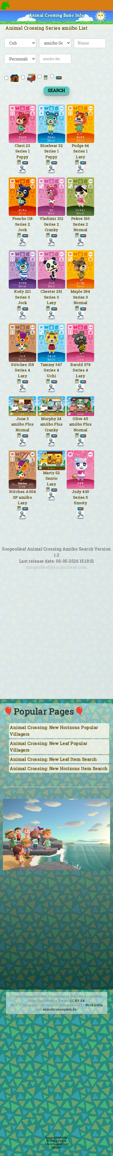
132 (60, 218)
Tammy (47, 364)
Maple (77, 291)
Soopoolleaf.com (56, 1137)
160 (87, 218)
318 (31, 364)
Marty (48, 472)
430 (85, 491)
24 (59, 418)
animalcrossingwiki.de (59, 1009)
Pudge (78, 145)
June (21, 418)
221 (28, 291)
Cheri (20, 145)
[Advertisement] (56, 641)
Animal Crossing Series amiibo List (47, 28)
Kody (19, 291)
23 (28, 145)
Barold (76, 364)
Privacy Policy (57, 1140)
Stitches (19, 364)
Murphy (48, 418)
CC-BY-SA (77, 1001)
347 (58, 364)
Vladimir (48, 218)
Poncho (19, 218)
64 (87, 145)
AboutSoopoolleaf (56, 1144)
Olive (78, 418)
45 (85, 418)
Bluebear (48, 145)
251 (59, 291)
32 (60, 145)
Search (56, 90)
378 (87, 364)
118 (30, 218)
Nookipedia (94, 1005)
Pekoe (77, 218)
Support (56, 1147)
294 (86, 291)
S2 (57, 472)
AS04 (31, 491)
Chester (48, 291)
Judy (76, 491)
